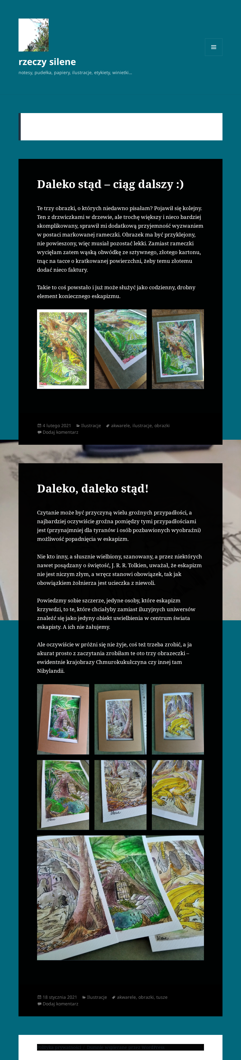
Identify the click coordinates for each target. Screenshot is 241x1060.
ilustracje (142, 425)
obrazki (162, 425)
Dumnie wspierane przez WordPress (125, 1047)
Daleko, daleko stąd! (93, 488)
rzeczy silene (47, 61)
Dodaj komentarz (60, 432)
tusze (162, 997)
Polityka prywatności (59, 1047)
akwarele (120, 425)
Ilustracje (91, 425)
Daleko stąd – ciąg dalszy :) (110, 184)
